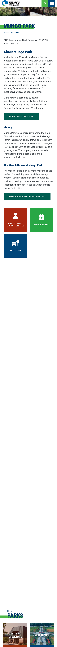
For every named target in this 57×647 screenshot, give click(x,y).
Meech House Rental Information (27, 196)
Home (6, 32)
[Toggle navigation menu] (51, 3)
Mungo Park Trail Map (21, 116)
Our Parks (15, 32)
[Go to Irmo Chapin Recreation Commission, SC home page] (11, 3)
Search (45, 3)
